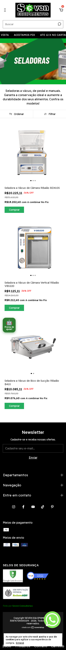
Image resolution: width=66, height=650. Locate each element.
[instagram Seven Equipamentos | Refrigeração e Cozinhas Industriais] (13, 507)
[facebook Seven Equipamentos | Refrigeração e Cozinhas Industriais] (23, 507)
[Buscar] (59, 24)
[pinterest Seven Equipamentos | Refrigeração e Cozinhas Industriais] (52, 507)
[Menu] (5, 10)
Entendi (20, 643)
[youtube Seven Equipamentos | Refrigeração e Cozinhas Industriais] (33, 507)
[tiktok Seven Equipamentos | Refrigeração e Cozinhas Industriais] (42, 507)
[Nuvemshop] (33, 627)
